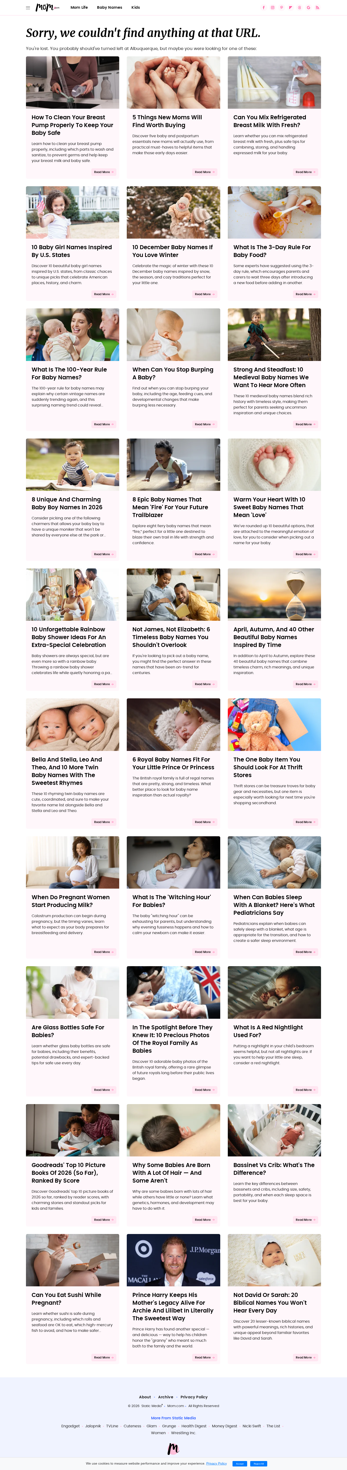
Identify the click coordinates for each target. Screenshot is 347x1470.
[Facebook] (263, 7)
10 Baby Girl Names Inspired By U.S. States (72, 251)
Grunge (169, 1426)
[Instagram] (272, 7)
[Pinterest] (281, 7)
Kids (135, 7)
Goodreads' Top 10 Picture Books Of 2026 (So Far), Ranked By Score (69, 1173)
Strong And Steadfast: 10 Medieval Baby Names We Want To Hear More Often (271, 377)
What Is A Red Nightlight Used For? (268, 1031)
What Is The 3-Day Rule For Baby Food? (272, 251)
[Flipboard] (290, 7)
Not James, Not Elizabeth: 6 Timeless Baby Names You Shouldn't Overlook (171, 637)
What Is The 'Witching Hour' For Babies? (171, 901)
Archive (165, 1397)
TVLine (112, 1426)
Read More (102, 172)
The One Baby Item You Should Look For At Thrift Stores (267, 767)
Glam (152, 1426)
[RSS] (317, 7)
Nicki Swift (252, 1426)
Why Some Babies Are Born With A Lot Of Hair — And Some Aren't (171, 1173)
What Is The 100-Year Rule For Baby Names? (69, 374)
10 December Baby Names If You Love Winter (172, 251)
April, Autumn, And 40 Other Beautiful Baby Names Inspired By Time (273, 637)
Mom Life (79, 7)
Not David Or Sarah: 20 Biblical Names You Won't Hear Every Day (270, 1303)
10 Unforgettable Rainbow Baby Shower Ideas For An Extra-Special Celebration (69, 637)
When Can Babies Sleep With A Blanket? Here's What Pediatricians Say (274, 905)
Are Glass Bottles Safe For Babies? (68, 1031)
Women (158, 1433)
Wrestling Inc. (183, 1433)
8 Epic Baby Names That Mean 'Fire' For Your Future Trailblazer (170, 507)
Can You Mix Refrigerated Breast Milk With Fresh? (269, 121)
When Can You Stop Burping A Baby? (172, 374)
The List (273, 1426)
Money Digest (224, 1426)
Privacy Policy (194, 1397)
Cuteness (132, 1426)
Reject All (259, 1463)
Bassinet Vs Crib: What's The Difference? (274, 1169)
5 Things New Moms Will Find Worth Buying (167, 121)
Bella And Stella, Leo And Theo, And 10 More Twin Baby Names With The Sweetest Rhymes (67, 771)
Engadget (70, 1426)
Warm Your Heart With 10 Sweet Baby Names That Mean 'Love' (269, 507)
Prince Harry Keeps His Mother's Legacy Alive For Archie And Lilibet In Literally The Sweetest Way (173, 1306)
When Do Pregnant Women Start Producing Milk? (71, 901)
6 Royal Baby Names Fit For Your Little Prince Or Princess (173, 763)
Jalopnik (93, 1426)
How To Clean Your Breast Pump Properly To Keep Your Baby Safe (72, 125)
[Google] (308, 7)
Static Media (151, 1406)
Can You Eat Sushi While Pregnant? (66, 1299)
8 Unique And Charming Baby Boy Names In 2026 (67, 503)
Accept (240, 1463)
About (145, 1397)
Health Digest (194, 1426)
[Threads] (299, 7)
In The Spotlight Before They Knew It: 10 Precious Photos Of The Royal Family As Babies (172, 1039)
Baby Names (109, 7)
